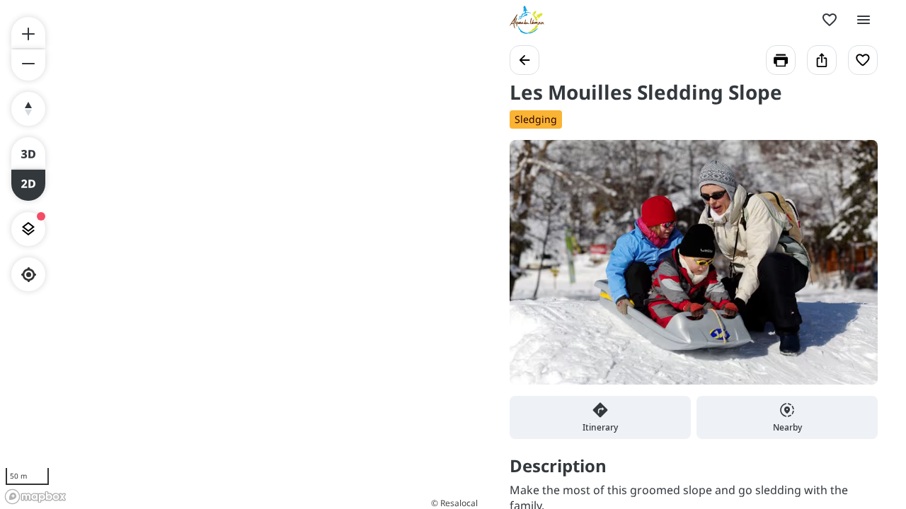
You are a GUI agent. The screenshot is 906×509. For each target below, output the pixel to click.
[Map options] (28, 229)
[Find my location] (28, 274)
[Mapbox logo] (35, 496)
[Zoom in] (28, 32)
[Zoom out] (28, 65)
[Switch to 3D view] (28, 152)
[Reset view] (28, 109)
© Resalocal (454, 503)
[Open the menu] (863, 20)
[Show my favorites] (829, 19)
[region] (240, 254)
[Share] (822, 60)
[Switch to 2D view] (28, 185)
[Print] (781, 60)
